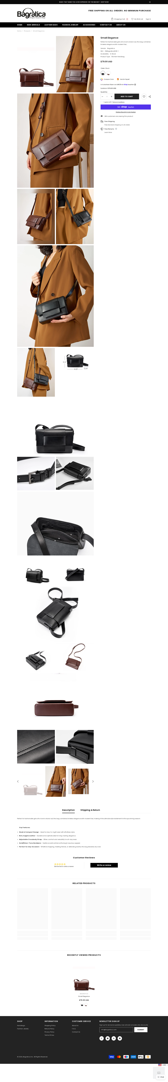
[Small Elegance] (84, 975)
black (82, 1004)
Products (27, 31)
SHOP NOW (105, 2)
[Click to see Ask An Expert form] (159, 1073)
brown (86, 1004)
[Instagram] (107, 1038)
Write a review (104, 865)
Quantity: (104, 92)
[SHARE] (149, 96)
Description (68, 810)
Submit (140, 1030)
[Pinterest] (114, 1038)
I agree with (107, 102)
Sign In (148, 19)
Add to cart (126, 96)
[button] (18, 781)
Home (19, 31)
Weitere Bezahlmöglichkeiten (126, 112)
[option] (32, 781)
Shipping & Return (90, 810)
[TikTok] (120, 1038)
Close (150, 2)
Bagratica (111, 48)
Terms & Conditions (118, 102)
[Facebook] (101, 1038)
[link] (32, 935)
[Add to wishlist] (144, 96)
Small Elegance (84, 996)
